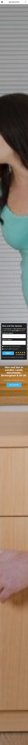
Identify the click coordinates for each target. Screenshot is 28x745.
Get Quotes (14, 385)
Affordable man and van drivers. (14, 380)
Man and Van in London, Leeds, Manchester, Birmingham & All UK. (14, 371)
